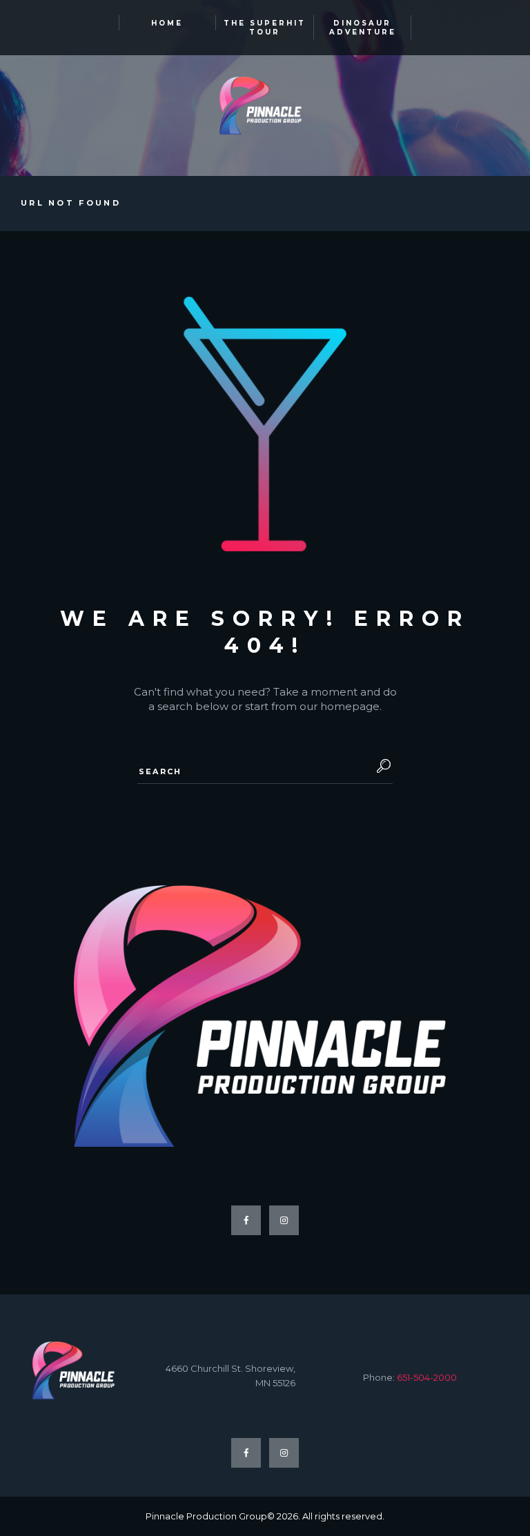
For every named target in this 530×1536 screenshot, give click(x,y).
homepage (350, 706)
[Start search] (379, 767)
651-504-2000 (427, 1377)
